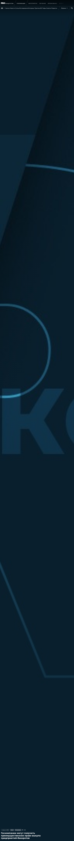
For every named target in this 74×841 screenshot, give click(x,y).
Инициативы (18, 830)
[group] (32, 3)
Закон (12, 830)
